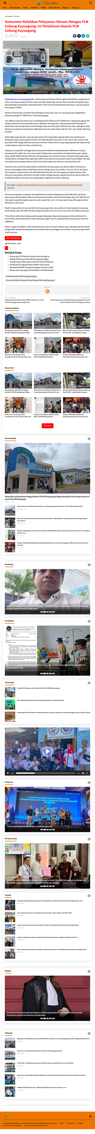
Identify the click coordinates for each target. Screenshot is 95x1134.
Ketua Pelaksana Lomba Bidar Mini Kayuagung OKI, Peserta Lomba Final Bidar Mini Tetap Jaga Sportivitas (70, 300)
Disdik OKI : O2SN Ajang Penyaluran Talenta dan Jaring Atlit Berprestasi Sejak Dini (45, 1063)
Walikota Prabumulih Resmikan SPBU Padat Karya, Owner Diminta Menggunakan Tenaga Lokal (24, 300)
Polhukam (16, 36)
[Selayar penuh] (87, 773)
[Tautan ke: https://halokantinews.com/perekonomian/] (89, 839)
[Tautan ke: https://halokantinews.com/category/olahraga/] (89, 1033)
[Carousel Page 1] (41, 612)
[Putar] (8, 773)
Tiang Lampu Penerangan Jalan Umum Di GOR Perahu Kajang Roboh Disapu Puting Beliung (48, 925)
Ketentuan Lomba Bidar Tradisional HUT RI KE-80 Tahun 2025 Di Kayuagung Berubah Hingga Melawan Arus (53, 1039)
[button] (47, 751)
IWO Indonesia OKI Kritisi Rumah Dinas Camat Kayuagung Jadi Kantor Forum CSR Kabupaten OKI (47, 332)
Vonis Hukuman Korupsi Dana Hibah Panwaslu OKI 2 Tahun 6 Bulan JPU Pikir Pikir (44, 913)
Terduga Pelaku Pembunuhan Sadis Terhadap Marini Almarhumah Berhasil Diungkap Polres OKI (50, 901)
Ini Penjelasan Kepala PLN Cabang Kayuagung (21, 276)
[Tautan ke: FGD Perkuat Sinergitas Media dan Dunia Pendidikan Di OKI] (47, 651)
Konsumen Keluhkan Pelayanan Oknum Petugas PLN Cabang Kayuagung (30, 280)
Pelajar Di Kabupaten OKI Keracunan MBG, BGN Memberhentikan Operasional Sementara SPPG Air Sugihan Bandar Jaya (46, 356)
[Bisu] (83, 773)
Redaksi (80, 1123)
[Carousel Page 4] (50, 612)
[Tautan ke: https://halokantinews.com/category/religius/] (89, 971)
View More (47, 426)
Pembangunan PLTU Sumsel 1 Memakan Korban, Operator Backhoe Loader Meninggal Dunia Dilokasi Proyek (53, 712)
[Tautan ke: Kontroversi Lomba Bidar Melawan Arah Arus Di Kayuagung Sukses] (10, 1055)
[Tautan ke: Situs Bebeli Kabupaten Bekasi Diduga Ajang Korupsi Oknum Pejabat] (10, 704)
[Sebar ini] (75, 36)
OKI (11, 36)
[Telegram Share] (83, 36)
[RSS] (47, 291)
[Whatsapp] (88, 36)
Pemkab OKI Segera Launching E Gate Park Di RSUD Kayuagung (38, 688)
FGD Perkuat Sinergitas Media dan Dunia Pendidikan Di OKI (30, 668)
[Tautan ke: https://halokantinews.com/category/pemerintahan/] (89, 438)
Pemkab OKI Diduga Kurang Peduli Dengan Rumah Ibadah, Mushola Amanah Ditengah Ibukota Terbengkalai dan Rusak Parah (44, 1014)
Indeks (62, 1123)
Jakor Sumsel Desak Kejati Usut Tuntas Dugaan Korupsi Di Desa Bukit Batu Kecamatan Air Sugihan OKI (51, 949)
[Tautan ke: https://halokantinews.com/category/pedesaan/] (89, 782)
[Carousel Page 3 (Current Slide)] (47, 612)
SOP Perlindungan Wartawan (12, 1125)
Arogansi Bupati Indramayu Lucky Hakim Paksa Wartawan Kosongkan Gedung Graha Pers (47, 937)
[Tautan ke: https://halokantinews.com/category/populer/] (89, 895)
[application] (47, 751)
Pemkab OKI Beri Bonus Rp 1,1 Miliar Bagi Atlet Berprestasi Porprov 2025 (41, 1087)
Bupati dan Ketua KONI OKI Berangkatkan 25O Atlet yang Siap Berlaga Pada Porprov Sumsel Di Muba (51, 1075)
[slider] (45, 773)
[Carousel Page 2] (44, 612)
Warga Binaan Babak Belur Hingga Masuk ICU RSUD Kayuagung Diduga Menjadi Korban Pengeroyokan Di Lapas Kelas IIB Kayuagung (17, 332)
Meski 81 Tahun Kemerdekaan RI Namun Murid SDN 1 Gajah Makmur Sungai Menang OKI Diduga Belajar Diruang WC (76, 332)
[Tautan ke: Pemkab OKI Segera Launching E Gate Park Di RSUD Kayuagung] (10, 692)
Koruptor (7, 36)
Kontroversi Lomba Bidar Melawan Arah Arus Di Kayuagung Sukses (40, 1051)
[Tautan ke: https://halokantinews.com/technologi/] (89, 683)
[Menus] (5, 3)
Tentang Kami (70, 1123)
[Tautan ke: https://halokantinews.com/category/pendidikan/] (89, 621)
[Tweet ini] (79, 36)
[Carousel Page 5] (53, 612)
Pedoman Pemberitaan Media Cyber (36, 1125)
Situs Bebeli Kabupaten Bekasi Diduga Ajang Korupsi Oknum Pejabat (40, 700)
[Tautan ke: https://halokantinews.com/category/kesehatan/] (89, 564)
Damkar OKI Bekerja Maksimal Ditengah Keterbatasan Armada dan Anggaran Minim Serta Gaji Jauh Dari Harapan (75, 356)
